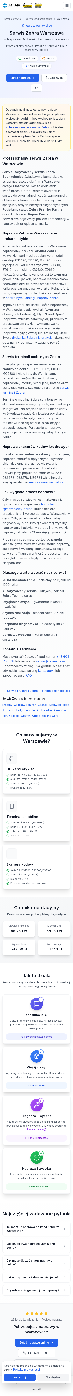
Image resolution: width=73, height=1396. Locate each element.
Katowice (55, 704)
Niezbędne (53, 1377)
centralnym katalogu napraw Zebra (32, 298)
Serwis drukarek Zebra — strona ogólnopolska (38, 690)
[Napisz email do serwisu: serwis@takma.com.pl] (36, 88)
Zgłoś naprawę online (34, 1342)
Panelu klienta (35, 1129)
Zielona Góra (50, 715)
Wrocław (19, 704)
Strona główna (12, 18)
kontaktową (46, 671)
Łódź (65, 704)
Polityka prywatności (26, 1369)
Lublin (35, 710)
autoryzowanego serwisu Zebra (28, 127)
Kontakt (36, 1389)
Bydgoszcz (23, 710)
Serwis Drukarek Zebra (39, 18)
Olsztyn (26, 715)
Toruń (6, 715)
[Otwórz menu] (67, 5)
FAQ (29, 675)
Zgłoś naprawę (20, 77)
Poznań (31, 704)
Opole (36, 715)
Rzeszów (60, 710)
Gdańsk (42, 704)
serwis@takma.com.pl (52, 661)
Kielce (15, 715)
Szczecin (8, 710)
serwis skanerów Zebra (46, 482)
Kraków (7, 704)
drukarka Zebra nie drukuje (32, 338)
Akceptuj (20, 1377)
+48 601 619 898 (39, 1353)
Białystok (46, 710)
